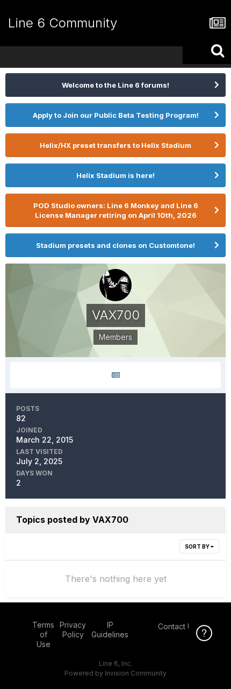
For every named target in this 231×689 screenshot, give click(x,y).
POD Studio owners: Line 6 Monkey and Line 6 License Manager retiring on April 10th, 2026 (115, 210)
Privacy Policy (73, 629)
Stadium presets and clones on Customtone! (115, 245)
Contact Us (177, 626)
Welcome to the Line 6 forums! (115, 85)
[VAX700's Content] (115, 375)
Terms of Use (43, 634)
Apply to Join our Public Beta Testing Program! (116, 115)
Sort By (198, 546)
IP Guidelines (109, 629)
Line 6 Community (62, 23)
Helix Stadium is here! (115, 175)
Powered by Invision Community (115, 673)
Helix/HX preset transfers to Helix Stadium (115, 145)
